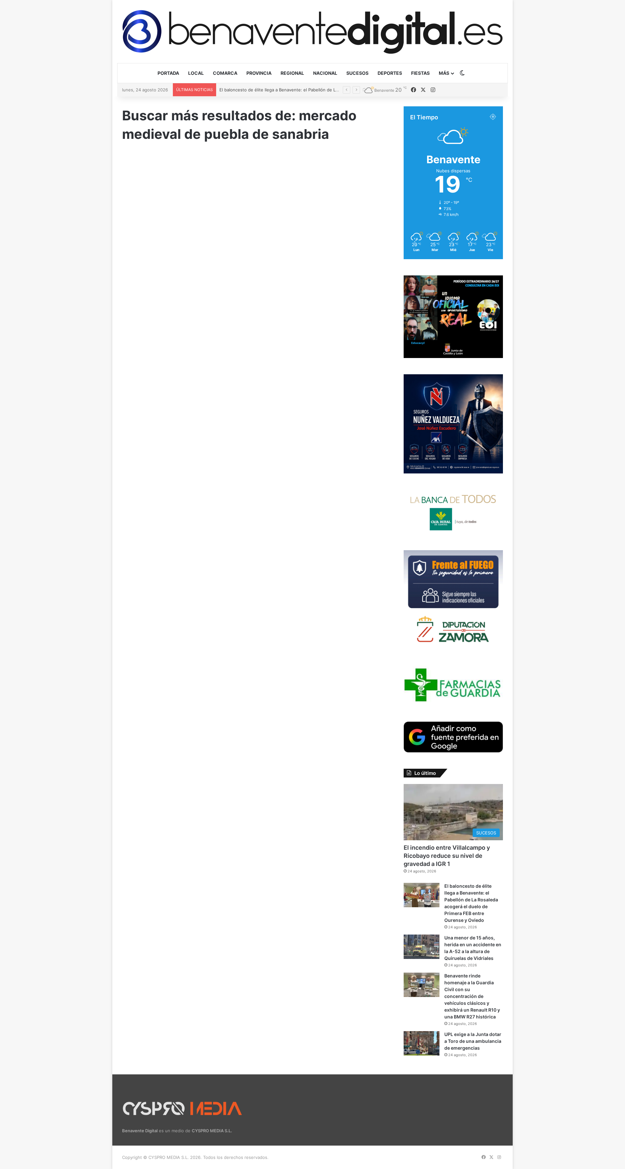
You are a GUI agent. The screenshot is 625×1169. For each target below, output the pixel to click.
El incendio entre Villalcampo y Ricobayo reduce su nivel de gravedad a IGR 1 (447, 855)
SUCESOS (357, 73)
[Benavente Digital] (312, 31)
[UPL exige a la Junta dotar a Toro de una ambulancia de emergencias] (421, 1043)
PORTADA (168, 73)
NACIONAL (325, 73)
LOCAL (196, 73)
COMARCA (225, 73)
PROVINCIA (258, 73)
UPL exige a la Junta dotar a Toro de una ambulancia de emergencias (472, 1041)
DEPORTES (390, 73)
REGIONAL (292, 73)
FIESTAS (420, 73)
